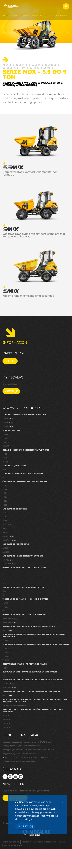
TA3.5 (5, 583)
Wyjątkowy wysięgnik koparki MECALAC (20, 753)
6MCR (5, 454)
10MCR (5, 462)
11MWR (6, 442)
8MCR (5, 458)
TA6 (4, 591)
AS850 (5, 520)
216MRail (6, 727)
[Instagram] (20, 776)
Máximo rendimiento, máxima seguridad (28, 295)
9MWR (5, 438)
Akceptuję (25, 826)
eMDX (7, 630)
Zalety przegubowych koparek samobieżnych (22, 746)
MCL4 (5, 489)
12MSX (8, 418)
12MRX (8, 426)
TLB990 (6, 660)
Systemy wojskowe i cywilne (14, 705)
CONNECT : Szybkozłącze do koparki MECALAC (26, 757)
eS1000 (8, 536)
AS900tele (7, 524)
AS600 (5, 513)
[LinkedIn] (10, 776)
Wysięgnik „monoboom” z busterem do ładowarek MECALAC (29, 749)
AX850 (5, 548)
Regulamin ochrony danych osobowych (39, 842)
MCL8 (5, 505)
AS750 (5, 517)
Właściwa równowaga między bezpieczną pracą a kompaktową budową (34, 235)
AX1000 (6, 552)
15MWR (6, 446)
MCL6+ (5, 501)
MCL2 (5, 485)
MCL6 (5, 497)
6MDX (5, 607)
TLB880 (6, 652)
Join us (62, 842)
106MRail (6, 715)
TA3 (4, 579)
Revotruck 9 (10, 622)
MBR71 (5, 668)
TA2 (4, 575)
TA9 (4, 595)
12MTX (8, 422)
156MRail (6, 723)
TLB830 (6, 640)
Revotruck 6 (10, 618)
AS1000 (6, 528)
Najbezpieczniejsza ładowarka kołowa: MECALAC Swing (27, 742)
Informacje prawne (11, 842)
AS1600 (6, 532)
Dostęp (10, 361)
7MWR (5, 434)
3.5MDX (6, 603)
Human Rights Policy (13, 845)
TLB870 (6, 648)
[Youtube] (15, 776)
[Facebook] (5, 776)
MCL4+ (6, 493)
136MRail (6, 719)
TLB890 (6, 656)
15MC (5, 470)
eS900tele (9, 540)
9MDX (5, 611)
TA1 (4, 571)
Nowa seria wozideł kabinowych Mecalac (20, 761)
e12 (4, 477)
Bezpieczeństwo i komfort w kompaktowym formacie (30, 173)
